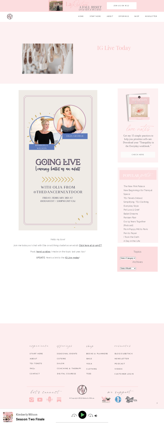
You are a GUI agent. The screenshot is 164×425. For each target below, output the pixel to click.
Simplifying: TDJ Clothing (136, 202)
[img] (74, 415)
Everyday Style (131, 206)
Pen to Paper (130, 233)
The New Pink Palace (134, 186)
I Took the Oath (131, 237)
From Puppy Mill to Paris (136, 229)
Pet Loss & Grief (132, 209)
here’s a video (43, 251)
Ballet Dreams (131, 213)
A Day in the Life (132, 241)
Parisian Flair (130, 217)
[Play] (83, 415)
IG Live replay (72, 257)
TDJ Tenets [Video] (133, 198)
